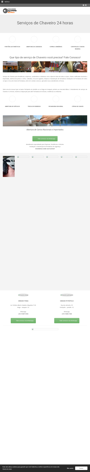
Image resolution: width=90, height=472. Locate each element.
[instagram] (86, 6)
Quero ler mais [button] (7, 469)
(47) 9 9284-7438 (67, 314)
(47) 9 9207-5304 (23, 314)
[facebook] (83, 6)
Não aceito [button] (70, 468)
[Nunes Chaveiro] (8, 10)
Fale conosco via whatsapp (46, 139)
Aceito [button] (81, 468)
